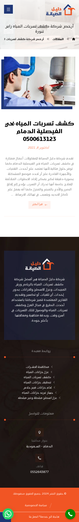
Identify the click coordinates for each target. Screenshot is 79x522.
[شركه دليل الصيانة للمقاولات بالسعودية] (60, 10)
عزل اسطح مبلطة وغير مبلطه (37, 398)
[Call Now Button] (70, 514)
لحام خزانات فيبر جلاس (37, 388)
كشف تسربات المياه (37, 377)
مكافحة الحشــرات (37, 367)
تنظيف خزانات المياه (37, 382)
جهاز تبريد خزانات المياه (37, 393)
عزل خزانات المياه (37, 372)
